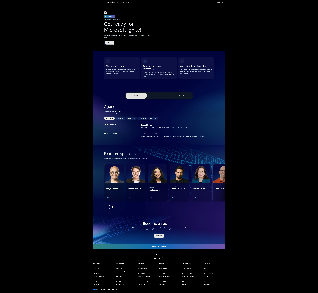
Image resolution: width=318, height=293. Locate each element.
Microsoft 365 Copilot (163, 281)
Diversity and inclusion (209, 279)
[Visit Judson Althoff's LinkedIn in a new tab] (130, 197)
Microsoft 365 (162, 273)
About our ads (210, 289)
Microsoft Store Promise (121, 281)
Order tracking (119, 276)
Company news (207, 271)
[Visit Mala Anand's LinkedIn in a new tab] (151, 197)
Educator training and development (145, 279)
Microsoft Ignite (112, 2)
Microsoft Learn (185, 271)
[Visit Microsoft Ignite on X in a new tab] (159, 258)
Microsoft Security (163, 268)
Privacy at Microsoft (208, 273)
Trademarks (188, 289)
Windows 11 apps (96, 284)
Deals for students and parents (144, 281)
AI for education (141, 284)
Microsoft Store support (121, 271)
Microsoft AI (161, 265)
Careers (205, 265)
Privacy (174, 289)
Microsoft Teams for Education (144, 271)
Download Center (119, 268)
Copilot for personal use (98, 279)
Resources (133, 2)
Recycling (203, 289)
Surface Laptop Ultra (97, 271)
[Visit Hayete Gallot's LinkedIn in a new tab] (195, 197)
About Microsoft (207, 268)
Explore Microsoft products (99, 281)
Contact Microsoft (167, 289)
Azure (183, 265)
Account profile (119, 265)
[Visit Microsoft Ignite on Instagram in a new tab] (163, 258)
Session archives (125, 2)
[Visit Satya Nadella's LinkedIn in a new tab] (108, 197)
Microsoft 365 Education (143, 273)
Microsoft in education (143, 265)
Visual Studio (185, 284)
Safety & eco (196, 289)
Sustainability (207, 284)
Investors (206, 276)
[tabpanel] (159, 119)
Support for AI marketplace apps (189, 273)
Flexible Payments (120, 284)
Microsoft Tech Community (188, 276)
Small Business (162, 284)
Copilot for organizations (98, 276)
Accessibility (206, 281)
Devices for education (142, 268)
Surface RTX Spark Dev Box (98, 273)
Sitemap (159, 289)
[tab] (109, 118)
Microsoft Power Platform (164, 276)
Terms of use (181, 289)
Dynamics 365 (162, 271)
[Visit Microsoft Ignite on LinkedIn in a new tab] (155, 258)
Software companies (186, 281)
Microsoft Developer (186, 268)
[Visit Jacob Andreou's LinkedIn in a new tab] (173, 197)
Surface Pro (95, 265)
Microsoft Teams (162, 279)
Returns (117, 273)
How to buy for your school (144, 276)
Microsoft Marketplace (187, 279)
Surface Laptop (96, 268)
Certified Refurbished (120, 279)
